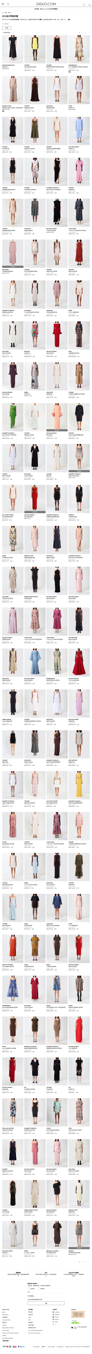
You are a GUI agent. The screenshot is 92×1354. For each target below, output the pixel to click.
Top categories (60, 1346)
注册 (46, 1303)
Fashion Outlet (51, 1346)
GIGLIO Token (5, 1330)
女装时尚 (32, 1288)
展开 (69, 19)
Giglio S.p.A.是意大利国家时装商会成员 (80, 1327)
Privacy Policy (36, 1346)
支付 (29, 1320)
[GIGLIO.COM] (46, 4)
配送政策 (30, 1322)
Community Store (6, 1320)
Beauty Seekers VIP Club (8, 1327)
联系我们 (30, 1312)
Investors (4, 1325)
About (3, 1312)
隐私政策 (36, 1299)
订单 (29, 1317)
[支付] (14, 1346)
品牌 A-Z (44, 1346)
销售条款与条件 (32, 1327)
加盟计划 (4, 1322)
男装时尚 (42, 1288)
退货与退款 (31, 1325)
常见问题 (30, 1314)
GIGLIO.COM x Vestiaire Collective (10, 1333)
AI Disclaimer (5, 1314)
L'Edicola (4, 1335)
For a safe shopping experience (35, 1330)
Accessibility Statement (7, 1338)
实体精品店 (5, 1317)
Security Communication (34, 1333)
